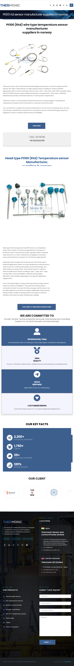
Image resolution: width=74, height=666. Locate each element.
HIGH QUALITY (37, 359)
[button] (3, 491)
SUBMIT (46, 642)
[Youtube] (60, 5)
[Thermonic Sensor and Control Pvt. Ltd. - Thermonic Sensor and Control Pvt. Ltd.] (5, 5)
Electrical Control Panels (14, 605)
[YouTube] (22, 545)
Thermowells (10, 618)
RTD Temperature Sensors (14, 601)
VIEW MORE (37, 126)
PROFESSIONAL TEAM (37, 339)
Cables (8, 622)
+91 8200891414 (48, 547)
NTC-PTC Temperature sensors (16, 614)
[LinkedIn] (67, 5)
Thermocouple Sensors (13, 596)
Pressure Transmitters (13, 609)
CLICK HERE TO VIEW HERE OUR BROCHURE (36, 307)
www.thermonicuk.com (49, 572)
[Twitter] (53, 5)
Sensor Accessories (12, 627)
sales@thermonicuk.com (50, 569)
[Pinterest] (57, 5)
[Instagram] (63, 5)
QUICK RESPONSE (37, 383)
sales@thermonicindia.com (51, 550)
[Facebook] (50, 5)
